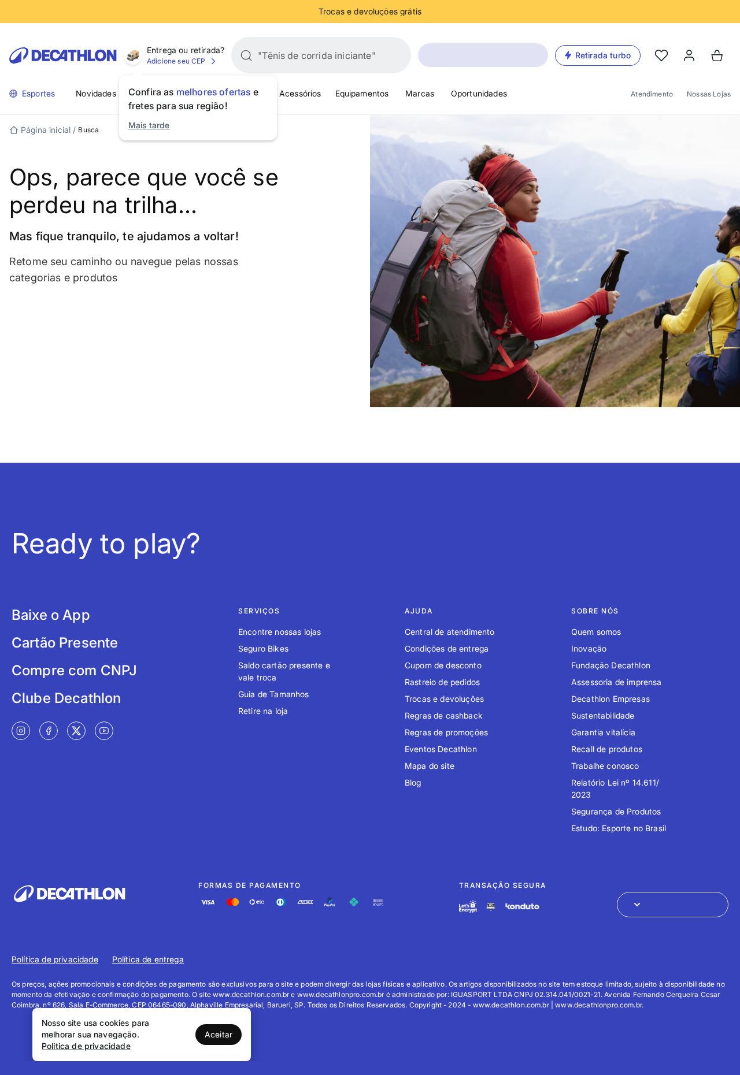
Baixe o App (51, 615)
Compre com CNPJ (74, 670)
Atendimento (652, 94)
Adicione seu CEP (176, 61)
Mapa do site (429, 766)
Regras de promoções (446, 732)
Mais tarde (149, 125)
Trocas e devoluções (444, 699)
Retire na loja (263, 711)
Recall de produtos (606, 749)
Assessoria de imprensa (616, 682)
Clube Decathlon (66, 698)
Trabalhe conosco (605, 766)
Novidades (96, 93)
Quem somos (596, 632)
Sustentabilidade (603, 715)
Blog (413, 782)
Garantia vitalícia (603, 732)
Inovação (588, 648)
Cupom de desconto (443, 665)
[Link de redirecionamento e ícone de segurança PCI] (490, 906)
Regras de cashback (444, 715)
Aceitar (218, 1034)
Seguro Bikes (263, 648)
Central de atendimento (450, 632)
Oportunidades (479, 93)
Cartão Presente (65, 642)
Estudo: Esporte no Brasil (618, 828)
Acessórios (300, 93)
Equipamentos (362, 93)
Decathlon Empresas (610, 699)
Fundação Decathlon (610, 665)
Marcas (419, 93)
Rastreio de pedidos (442, 682)
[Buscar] (246, 55)
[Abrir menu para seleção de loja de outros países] (672, 904)
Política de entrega (148, 959)
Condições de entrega (447, 648)
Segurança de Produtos (616, 811)
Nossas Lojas (709, 94)
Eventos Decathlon (441, 749)
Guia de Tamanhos (273, 694)
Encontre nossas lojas (279, 632)
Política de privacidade (55, 959)
